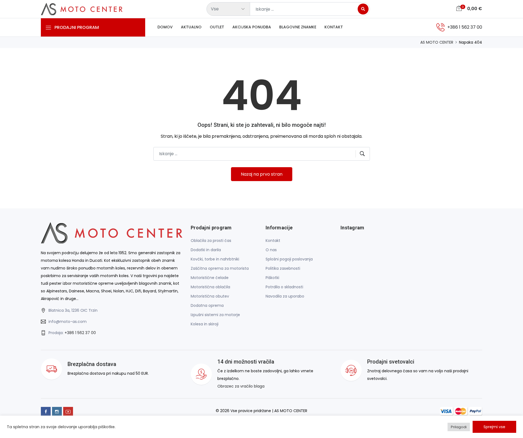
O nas (271, 250)
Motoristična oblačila (210, 287)
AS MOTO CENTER (436, 42)
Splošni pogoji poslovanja (289, 259)
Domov (165, 27)
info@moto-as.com (67, 321)
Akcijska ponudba (251, 27)
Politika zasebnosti (283, 268)
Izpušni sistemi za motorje (215, 314)
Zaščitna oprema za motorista (220, 268)
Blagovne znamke (297, 27)
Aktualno (191, 27)
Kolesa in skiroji (204, 324)
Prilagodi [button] (459, 427)
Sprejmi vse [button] (494, 427)
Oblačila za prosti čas (211, 240)
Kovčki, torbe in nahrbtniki (215, 259)
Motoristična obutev (210, 296)
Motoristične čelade (210, 277)
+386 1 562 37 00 (80, 332)
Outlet (217, 27)
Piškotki (272, 277)
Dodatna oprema (207, 305)
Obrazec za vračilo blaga (240, 386)
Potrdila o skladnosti (284, 287)
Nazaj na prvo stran (261, 174)
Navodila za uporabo (285, 296)
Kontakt (333, 27)
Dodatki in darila (206, 250)
